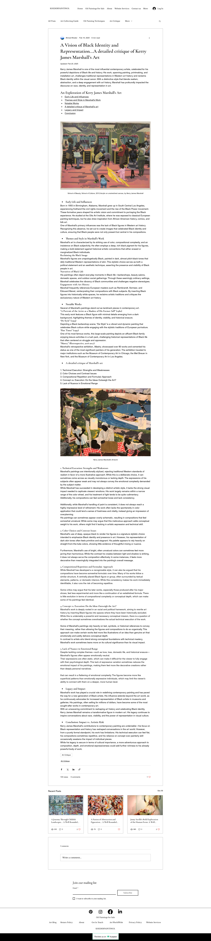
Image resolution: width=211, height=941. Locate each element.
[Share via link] (79, 769)
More (127, 21)
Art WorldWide (116, 922)
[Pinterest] (90, 911)
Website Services (153, 922)
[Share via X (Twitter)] (67, 769)
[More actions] (149, 37)
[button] (160, 21)
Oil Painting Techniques (94, 21)
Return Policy (66, 922)
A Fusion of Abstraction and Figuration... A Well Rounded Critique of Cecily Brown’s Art (104, 820)
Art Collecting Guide (69, 21)
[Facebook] (110, 911)
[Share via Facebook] (61, 769)
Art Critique (115, 21)
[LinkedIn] (120, 911)
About (81, 922)
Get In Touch (97, 922)
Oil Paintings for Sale (105, 917)
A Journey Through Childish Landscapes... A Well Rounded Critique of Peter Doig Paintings (65, 820)
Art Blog (52, 922)
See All (160, 791)
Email (75, 888)
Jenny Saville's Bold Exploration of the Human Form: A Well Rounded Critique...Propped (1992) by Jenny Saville (144, 820)
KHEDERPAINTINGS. (60, 8)
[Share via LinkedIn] (73, 769)
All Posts (52, 21)
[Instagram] (100, 911)
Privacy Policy (135, 922)
